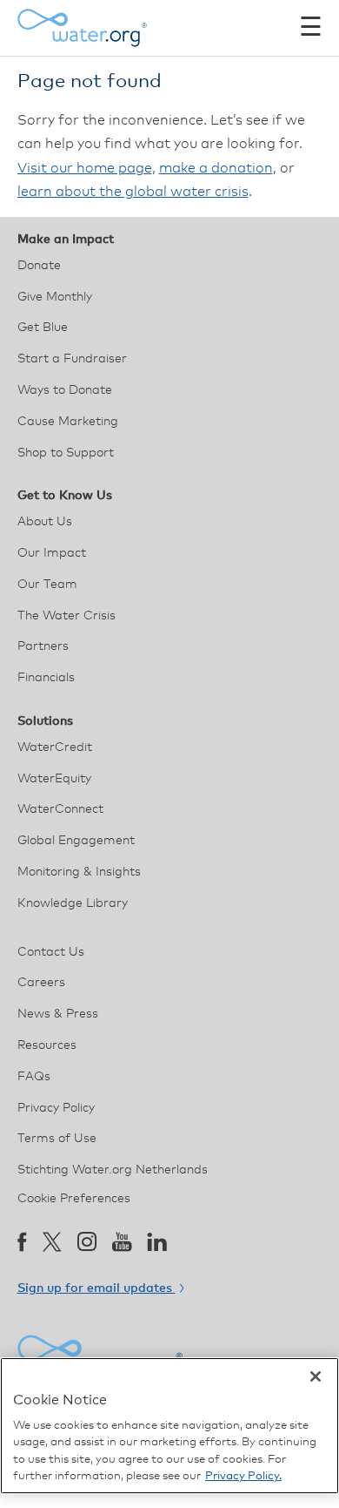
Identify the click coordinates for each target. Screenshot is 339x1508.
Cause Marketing (67, 422)
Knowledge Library (72, 903)
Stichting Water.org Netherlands (112, 1170)
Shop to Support (65, 453)
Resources (46, 1045)
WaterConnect (60, 809)
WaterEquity (54, 779)
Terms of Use (56, 1139)
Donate (39, 266)
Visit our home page (84, 168)
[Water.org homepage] (82, 28)
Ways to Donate (64, 390)
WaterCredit (54, 747)
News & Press (57, 1014)
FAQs (33, 1077)
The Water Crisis (66, 616)
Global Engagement (76, 841)
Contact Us (50, 952)
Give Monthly (54, 297)
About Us (44, 522)
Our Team (47, 584)
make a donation (216, 168)
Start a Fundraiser (72, 359)
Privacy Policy (56, 1108)
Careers (41, 983)
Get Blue (42, 327)
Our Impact (51, 553)
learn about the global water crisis (133, 192)
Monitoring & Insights (79, 872)
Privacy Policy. (243, 1476)
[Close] (315, 1376)
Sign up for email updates (96, 1288)
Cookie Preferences (73, 1199)
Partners (43, 646)
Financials (46, 678)
